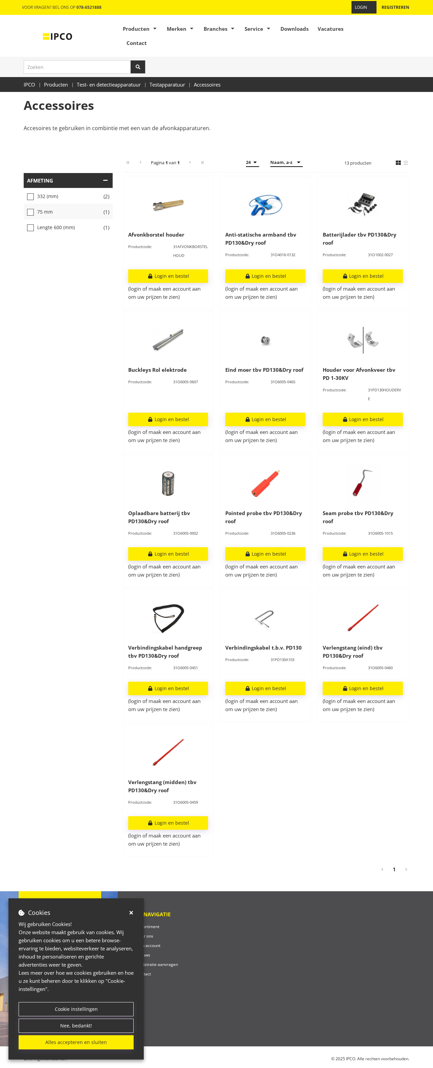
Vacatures (330, 28)
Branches (215, 28)
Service (254, 28)
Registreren (395, 7)
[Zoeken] (138, 67)
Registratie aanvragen (157, 964)
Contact (137, 43)
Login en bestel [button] (171, 276)
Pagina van (165, 163)
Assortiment (147, 926)
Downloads (294, 28)
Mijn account (148, 945)
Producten (136, 28)
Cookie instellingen (76, 1009)
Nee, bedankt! (76, 1025)
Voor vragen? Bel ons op (61, 7)
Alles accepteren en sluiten (76, 1042)
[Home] (57, 36)
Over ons (144, 936)
